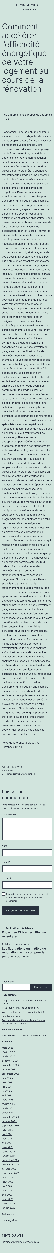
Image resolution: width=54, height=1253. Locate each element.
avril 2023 (7, 1194)
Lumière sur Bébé (11, 1016)
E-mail (6, 862)
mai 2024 (7, 1138)
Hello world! (39, 1035)
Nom (5, 846)
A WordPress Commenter (15, 1035)
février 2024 (8, 1151)
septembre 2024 (11, 1125)
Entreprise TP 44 (12, 746)
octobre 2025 (9, 1069)
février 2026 (8, 1052)
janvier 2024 (8, 1156)
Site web (6, 878)
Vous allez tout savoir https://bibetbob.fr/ (23, 1012)
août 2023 (7, 1177)
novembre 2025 (10, 1065)
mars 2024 (7, 1147)
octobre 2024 (9, 1121)
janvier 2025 (8, 1108)
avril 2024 (7, 1143)
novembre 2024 (10, 1117)
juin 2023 (7, 1186)
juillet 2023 (7, 1182)
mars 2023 (7, 1199)
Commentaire (10, 814)
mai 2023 (7, 1190)
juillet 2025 (7, 1082)
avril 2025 (7, 1095)
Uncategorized (28, 774)
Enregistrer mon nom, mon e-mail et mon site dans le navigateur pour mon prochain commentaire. (27, 897)
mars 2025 (7, 1099)
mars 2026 (7, 1047)
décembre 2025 (10, 1060)
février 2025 (8, 1104)
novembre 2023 (10, 1164)
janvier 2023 (8, 1207)
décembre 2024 (10, 1112)
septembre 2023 (10, 1173)
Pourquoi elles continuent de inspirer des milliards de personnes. (23, 1021)
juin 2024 (7, 1134)
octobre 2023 (9, 1168)
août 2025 (7, 1078)
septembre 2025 (10, 1073)
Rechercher (8, 981)
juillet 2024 (8, 1130)
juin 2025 (7, 1086)
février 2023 (8, 1203)
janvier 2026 (8, 1056)
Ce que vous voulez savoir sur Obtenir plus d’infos (24, 1002)
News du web (27, 5)
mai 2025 (7, 1091)
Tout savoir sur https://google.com (20, 1007)
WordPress (33, 1242)
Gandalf (9, 770)
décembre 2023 (10, 1160)
